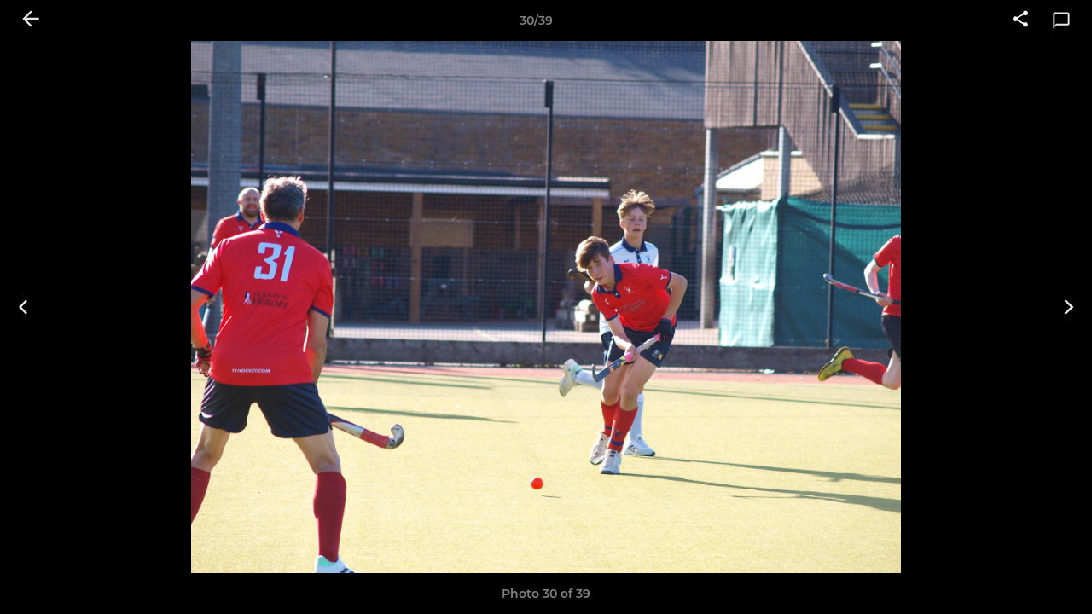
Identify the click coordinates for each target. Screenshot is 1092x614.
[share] (1020, 20)
